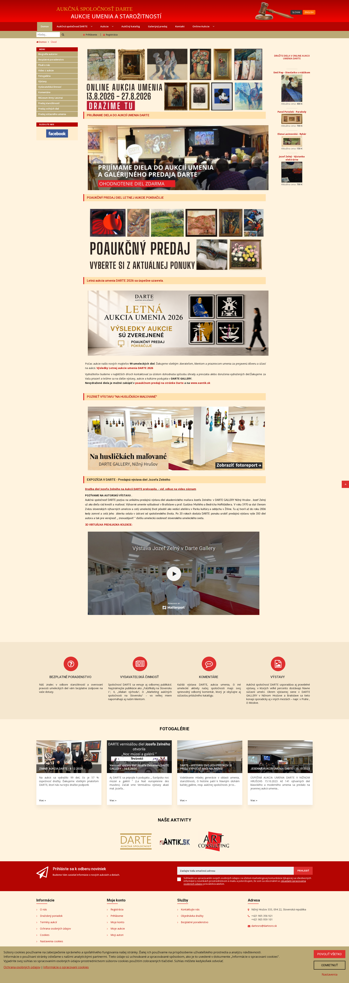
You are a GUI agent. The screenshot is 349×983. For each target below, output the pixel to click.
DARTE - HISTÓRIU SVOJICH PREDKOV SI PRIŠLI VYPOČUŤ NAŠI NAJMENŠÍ (206, 767)
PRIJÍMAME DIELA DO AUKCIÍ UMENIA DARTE (118, 115)
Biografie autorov (47, 54)
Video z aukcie (46, 70)
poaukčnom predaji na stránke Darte (159, 383)
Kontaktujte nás (190, 909)
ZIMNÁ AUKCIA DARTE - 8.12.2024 (61, 768)
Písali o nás (44, 65)
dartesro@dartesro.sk (264, 926)
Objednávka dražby (192, 916)
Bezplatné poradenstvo (51, 59)
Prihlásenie (91, 34)
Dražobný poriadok (51, 916)
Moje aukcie (118, 928)
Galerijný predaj (157, 26)
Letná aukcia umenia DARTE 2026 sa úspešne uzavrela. (125, 280)
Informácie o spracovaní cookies (66, 967)
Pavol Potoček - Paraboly (292, 111)
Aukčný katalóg (130, 26)
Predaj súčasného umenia (52, 114)
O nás (43, 909)
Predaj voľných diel (48, 108)
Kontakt (179, 26)
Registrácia (112, 34)
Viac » (42, 800)
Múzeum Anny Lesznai (50, 97)
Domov (45, 26)
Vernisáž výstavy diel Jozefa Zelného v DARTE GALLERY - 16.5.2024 (139, 767)
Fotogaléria (44, 76)
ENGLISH (309, 12)
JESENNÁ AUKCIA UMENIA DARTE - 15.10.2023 (280, 768)
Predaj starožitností (48, 103)
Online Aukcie (201, 26)
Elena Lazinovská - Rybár (292, 134)
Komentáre (44, 92)
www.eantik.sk (200, 383)
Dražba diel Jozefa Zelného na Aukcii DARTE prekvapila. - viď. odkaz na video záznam (140, 489)
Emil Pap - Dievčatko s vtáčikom (292, 72)
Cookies (44, 935)
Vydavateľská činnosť (49, 86)
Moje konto (117, 922)
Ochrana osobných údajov (55, 928)
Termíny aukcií (48, 922)
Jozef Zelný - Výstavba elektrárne (292, 158)
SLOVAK (296, 12)
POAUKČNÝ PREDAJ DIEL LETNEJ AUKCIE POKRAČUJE (125, 197)
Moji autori (117, 935)
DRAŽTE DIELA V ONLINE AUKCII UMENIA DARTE (292, 57)
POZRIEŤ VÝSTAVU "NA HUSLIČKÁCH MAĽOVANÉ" (122, 396)
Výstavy (42, 81)
